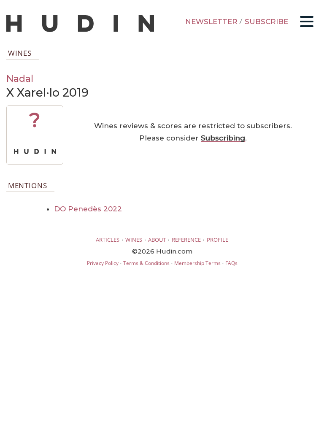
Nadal (19, 78)
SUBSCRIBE (266, 21)
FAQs (231, 263)
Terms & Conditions (146, 263)
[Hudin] (80, 30)
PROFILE (217, 239)
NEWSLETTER (211, 21)
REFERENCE (186, 239)
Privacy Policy (103, 263)
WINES (133, 239)
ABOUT (157, 239)
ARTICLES (107, 239)
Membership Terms (197, 263)
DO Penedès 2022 (88, 209)
